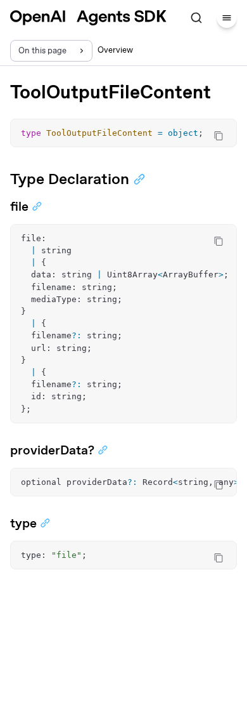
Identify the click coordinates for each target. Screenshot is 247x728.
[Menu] (227, 18)
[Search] (196, 17)
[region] (123, 323)
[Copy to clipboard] (218, 136)
